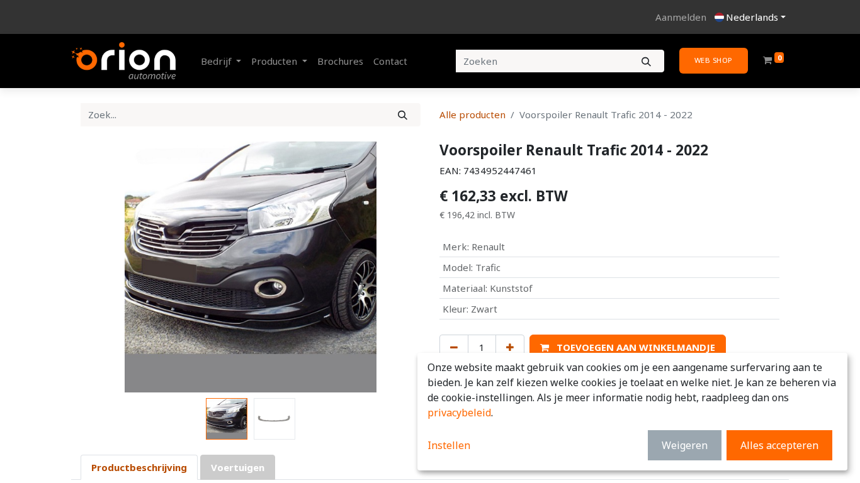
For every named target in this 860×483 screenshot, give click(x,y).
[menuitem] (340, 61)
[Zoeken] (646, 61)
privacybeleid (459, 412)
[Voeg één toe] (509, 347)
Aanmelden (680, 17)
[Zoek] (403, 114)
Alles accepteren (779, 445)
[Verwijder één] (453, 347)
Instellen (448, 445)
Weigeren (685, 445)
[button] (106, 267)
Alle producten (472, 114)
